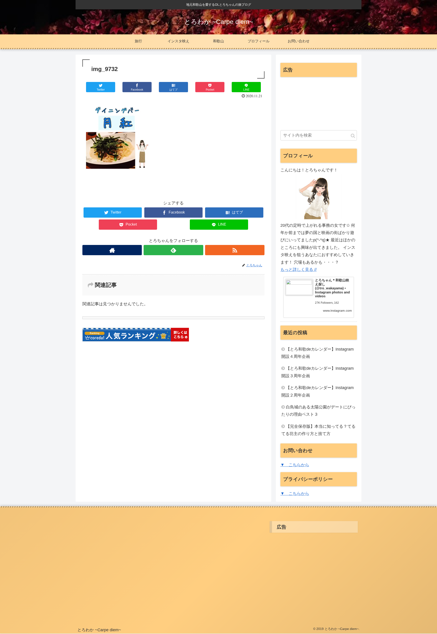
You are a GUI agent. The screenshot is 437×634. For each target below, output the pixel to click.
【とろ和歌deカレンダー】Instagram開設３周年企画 (317, 372)
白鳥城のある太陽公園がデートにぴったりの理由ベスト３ (318, 411)
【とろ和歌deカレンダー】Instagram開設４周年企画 (317, 353)
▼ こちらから (294, 465)
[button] (353, 135)
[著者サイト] (112, 250)
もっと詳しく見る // (298, 269)
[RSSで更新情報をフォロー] (234, 250)
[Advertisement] (318, 103)
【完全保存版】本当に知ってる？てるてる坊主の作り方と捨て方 (318, 430)
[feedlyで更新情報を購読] (173, 250)
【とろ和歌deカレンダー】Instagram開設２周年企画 (317, 391)
